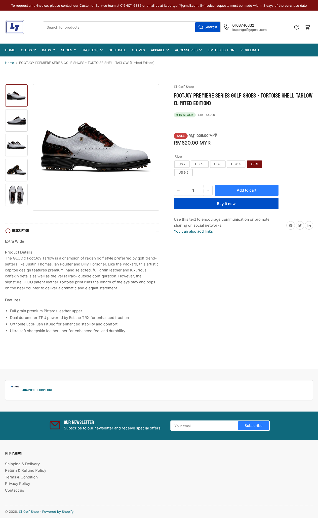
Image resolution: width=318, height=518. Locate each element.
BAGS (46, 50)
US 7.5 (199, 164)
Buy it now (226, 203)
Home (9, 63)
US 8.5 (236, 164)
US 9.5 (183, 172)
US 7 (181, 164)
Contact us (14, 490)
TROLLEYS (90, 50)
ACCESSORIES (186, 50)
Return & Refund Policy (25, 470)
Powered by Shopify (58, 512)
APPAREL (158, 50)
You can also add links (193, 231)
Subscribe (253, 425)
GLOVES (138, 50)
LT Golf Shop (184, 87)
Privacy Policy (17, 483)
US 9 (254, 164)
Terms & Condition (21, 477)
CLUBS (26, 50)
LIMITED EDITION (221, 50)
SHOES (66, 50)
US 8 (217, 164)
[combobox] (132, 27)
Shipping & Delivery (22, 464)
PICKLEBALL (250, 50)
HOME (10, 50)
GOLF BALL (117, 50)
